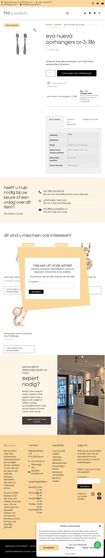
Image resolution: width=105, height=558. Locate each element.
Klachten (56, 478)
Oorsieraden (85, 101)
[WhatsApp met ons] (40, 201)
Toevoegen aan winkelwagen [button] (14, 349)
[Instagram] (93, 3)
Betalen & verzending (58, 473)
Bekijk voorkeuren (91, 547)
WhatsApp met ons (54, 200)
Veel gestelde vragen (58, 452)
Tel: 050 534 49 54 (53, 191)
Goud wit (72, 157)
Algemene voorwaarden (16, 546)
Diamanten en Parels (74, 24)
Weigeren (70, 547)
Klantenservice (59, 463)
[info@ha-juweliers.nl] (40, 210)
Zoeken (55, 481)
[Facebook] (98, 3)
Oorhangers (73, 165)
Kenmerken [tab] (54, 119)
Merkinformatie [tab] (90, 119)
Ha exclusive (82, 145)
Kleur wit (83, 150)
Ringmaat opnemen (57, 458)
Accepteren (48, 547)
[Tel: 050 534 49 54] (40, 192)
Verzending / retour (58, 467)
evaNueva (72, 145)
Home (49, 24)
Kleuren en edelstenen (88, 98)
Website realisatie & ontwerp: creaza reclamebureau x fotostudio (34, 551)
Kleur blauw (73, 150)
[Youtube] (102, 3)
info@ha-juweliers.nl (55, 209)
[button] (100, 526)
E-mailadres (83, 477)
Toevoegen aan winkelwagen (77, 73)
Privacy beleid (70, 553)
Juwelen (58, 24)
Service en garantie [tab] (71, 122)
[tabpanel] (73, 151)
